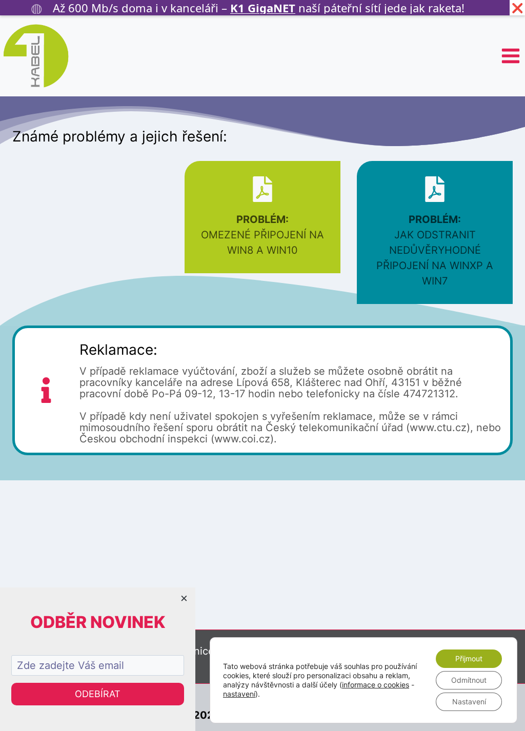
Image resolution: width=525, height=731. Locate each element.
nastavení (239, 693)
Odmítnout (469, 680)
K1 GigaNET (262, 7)
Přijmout (468, 658)
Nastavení (469, 701)
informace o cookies (375, 684)
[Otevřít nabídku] (510, 56)
